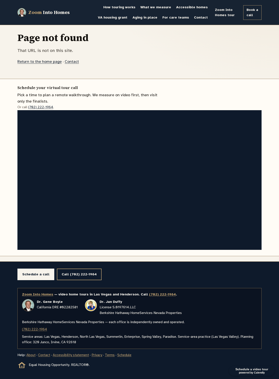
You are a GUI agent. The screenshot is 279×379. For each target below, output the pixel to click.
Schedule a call (35, 274)
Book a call (252, 12)
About (31, 355)
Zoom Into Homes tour (225, 12)
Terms (110, 355)
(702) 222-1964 (40, 107)
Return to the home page (39, 61)
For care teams (175, 17)
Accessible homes (192, 7)
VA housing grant (112, 17)
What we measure (155, 7)
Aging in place (145, 17)
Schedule (124, 355)
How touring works (119, 7)
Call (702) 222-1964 (79, 274)
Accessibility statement (71, 355)
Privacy (97, 355)
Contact (201, 17)
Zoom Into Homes (37, 294)
